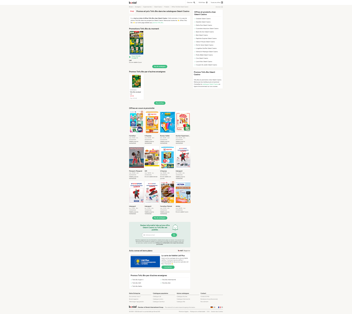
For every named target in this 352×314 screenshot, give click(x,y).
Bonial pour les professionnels (209, 299)
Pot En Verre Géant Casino (204, 45)
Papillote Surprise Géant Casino (206, 38)
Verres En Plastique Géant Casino (207, 51)
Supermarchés (147, 7)
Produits (166, 7)
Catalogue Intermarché (183, 299)
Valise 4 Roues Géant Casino (205, 42)
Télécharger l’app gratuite (136, 301)
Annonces (218, 7)
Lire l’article (168, 267)
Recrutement (204, 301)
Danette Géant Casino (203, 22)
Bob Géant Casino (202, 35)
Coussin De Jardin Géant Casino (206, 65)
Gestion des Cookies (217, 311)
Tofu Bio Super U (137, 280)
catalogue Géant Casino (210, 84)
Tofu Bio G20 (136, 283)
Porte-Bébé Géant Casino (204, 55)
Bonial (131, 7)
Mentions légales (184, 311)
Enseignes (138, 7)
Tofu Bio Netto (137, 286)
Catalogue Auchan (182, 296)
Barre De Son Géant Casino (205, 32)
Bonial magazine (133, 299)
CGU (208, 311)
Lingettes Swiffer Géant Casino (206, 48)
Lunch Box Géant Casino (204, 61)
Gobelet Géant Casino (203, 18)
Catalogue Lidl (157, 296)
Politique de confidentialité (197, 311)
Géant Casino (158, 7)
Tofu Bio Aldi (166, 283)
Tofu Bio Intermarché (169, 280)
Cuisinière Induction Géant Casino (207, 28)
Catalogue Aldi (181, 301)
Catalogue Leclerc (158, 299)
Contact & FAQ (205, 296)
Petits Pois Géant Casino (204, 25)
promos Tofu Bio (158, 22)
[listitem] (136, 47)
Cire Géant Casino (202, 58)
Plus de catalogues (159, 66)
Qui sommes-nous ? (135, 296)
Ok (174, 235)
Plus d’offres (160, 103)
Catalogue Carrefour (159, 301)
